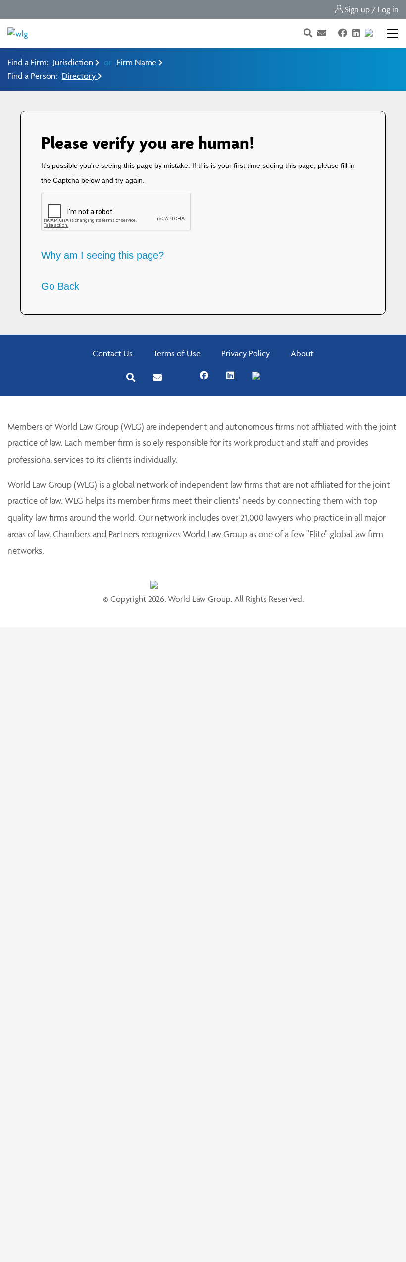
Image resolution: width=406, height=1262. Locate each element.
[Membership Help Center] (379, 33)
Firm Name (137, 62)
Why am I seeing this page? (102, 255)
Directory (80, 76)
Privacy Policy (245, 353)
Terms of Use (177, 353)
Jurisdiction (74, 62)
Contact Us (113, 353)
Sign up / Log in (371, 9)
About (302, 353)
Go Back (60, 286)
